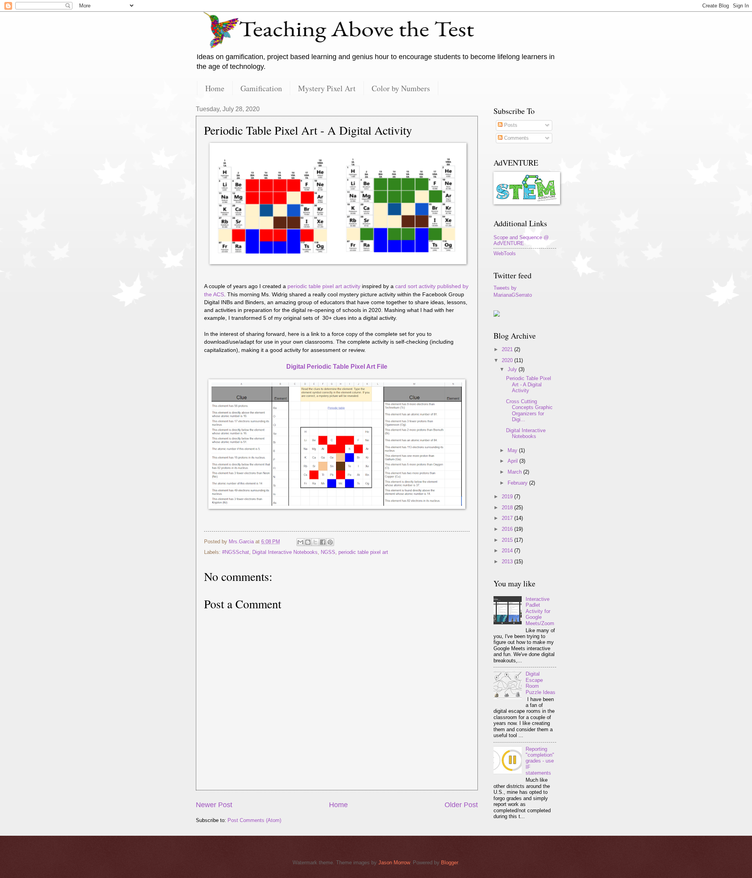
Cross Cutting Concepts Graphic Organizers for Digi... (529, 410)
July (513, 369)
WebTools (505, 253)
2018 (508, 507)
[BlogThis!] (308, 542)
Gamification (261, 88)
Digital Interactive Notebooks (285, 552)
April (513, 461)
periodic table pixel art (363, 552)
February (518, 483)
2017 (508, 518)
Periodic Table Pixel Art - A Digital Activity (528, 384)
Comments (516, 138)
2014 (508, 550)
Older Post (461, 805)
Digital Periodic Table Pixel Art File (336, 366)
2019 (508, 496)
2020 (508, 360)
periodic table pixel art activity (323, 286)
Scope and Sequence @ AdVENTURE (521, 240)
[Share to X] (315, 542)
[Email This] (300, 542)
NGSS (328, 552)
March (515, 472)
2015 (508, 540)
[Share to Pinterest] (330, 542)
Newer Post (214, 805)
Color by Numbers (401, 88)
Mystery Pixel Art (327, 88)
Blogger (449, 862)
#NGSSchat (235, 552)
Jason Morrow (394, 862)
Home (214, 88)
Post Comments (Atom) (254, 820)
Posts (510, 125)
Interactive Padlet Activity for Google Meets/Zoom (540, 611)
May (513, 450)
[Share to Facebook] (323, 542)
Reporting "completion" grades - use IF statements (540, 761)
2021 (508, 349)
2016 (508, 529)
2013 (508, 561)
